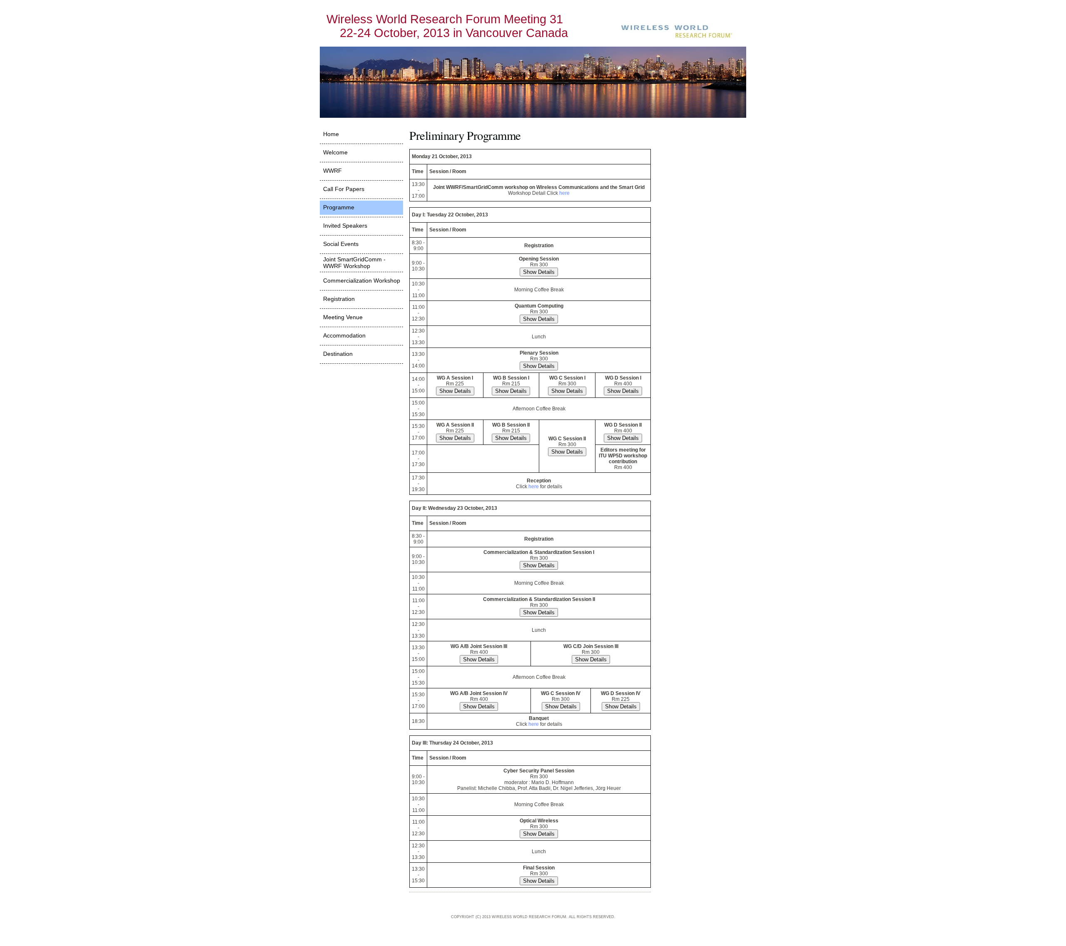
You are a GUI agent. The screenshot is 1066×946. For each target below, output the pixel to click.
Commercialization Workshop (361, 280)
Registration (339, 298)
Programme (338, 207)
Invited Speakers (345, 225)
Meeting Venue (343, 317)
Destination (338, 353)
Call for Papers (343, 189)
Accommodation (344, 335)
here (564, 193)
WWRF (332, 170)
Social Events (341, 244)
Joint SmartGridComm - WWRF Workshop (354, 262)
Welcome (335, 152)
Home (331, 134)
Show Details (539, 272)
